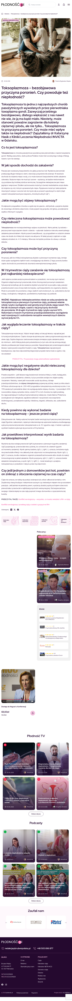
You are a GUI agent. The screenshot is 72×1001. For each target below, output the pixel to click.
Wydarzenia (41, 979)
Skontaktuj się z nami (27, 967)
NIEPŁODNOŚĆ (42, 571)
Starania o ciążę (43, 970)
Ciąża (39, 960)
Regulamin (35, 993)
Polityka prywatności (22, 993)
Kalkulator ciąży (43, 964)
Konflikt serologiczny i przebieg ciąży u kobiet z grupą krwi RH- (25, 504)
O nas (22, 960)
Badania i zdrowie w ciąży (11, 20)
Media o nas (42, 976)
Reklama (23, 964)
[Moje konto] (59, 5)
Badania (7, 13)
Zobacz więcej (35, 814)
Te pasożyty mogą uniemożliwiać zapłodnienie (36, 359)
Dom (2, 14)
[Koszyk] (64, 5)
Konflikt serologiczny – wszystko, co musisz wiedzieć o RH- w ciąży (44, 499)
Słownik (40, 982)
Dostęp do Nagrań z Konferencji (13, 707)
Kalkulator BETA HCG (45, 967)
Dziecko (40, 973)
